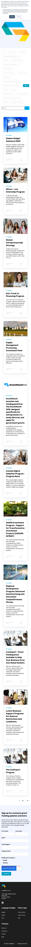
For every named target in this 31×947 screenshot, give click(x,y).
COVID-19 (5, 89)
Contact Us (4, 931)
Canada (5, 60)
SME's (26, 85)
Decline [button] (19, 16)
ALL (4, 52)
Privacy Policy (21, 912)
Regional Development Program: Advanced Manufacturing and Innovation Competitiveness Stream (15, 594)
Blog (3, 936)
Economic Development (10, 81)
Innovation (6, 77)
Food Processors (22, 93)
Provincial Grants (8, 73)
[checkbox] (15, 861)
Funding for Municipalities (11, 56)
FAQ (19, 918)
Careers (4, 934)
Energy (15, 89)
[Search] (27, 108)
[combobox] (13, 108)
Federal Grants (16, 60)
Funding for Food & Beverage (11, 98)
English (3, 912)
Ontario (22, 52)
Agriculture (22, 73)
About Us (4, 928)
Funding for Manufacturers (11, 85)
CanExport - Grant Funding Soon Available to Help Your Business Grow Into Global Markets (15, 657)
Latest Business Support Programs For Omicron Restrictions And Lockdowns (15, 716)
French (3, 915)
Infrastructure (8, 68)
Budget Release (17, 102)
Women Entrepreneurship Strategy (14, 242)
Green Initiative (8, 93)
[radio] (15, 860)
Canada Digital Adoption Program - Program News (15, 473)
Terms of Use (21, 915)
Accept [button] (12, 16)
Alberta (5, 102)
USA (3, 918)
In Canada (12, 52)
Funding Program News (10, 64)
